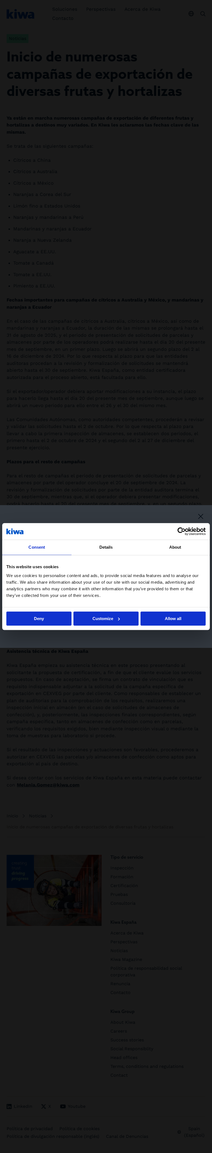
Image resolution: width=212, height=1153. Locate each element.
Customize (102, 618)
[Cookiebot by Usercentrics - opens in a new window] (181, 531)
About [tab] (175, 547)
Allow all (173, 618)
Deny (39, 618)
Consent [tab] (36, 547)
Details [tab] (106, 547)
